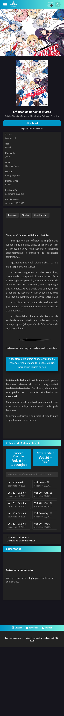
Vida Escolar (40, 215)
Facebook (33, 627)
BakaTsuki (11, 396)
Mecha (25, 215)
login (31, 578)
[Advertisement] (35, 225)
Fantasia (12, 215)
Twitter (48, 627)
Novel (8, 147)
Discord (18, 627)
